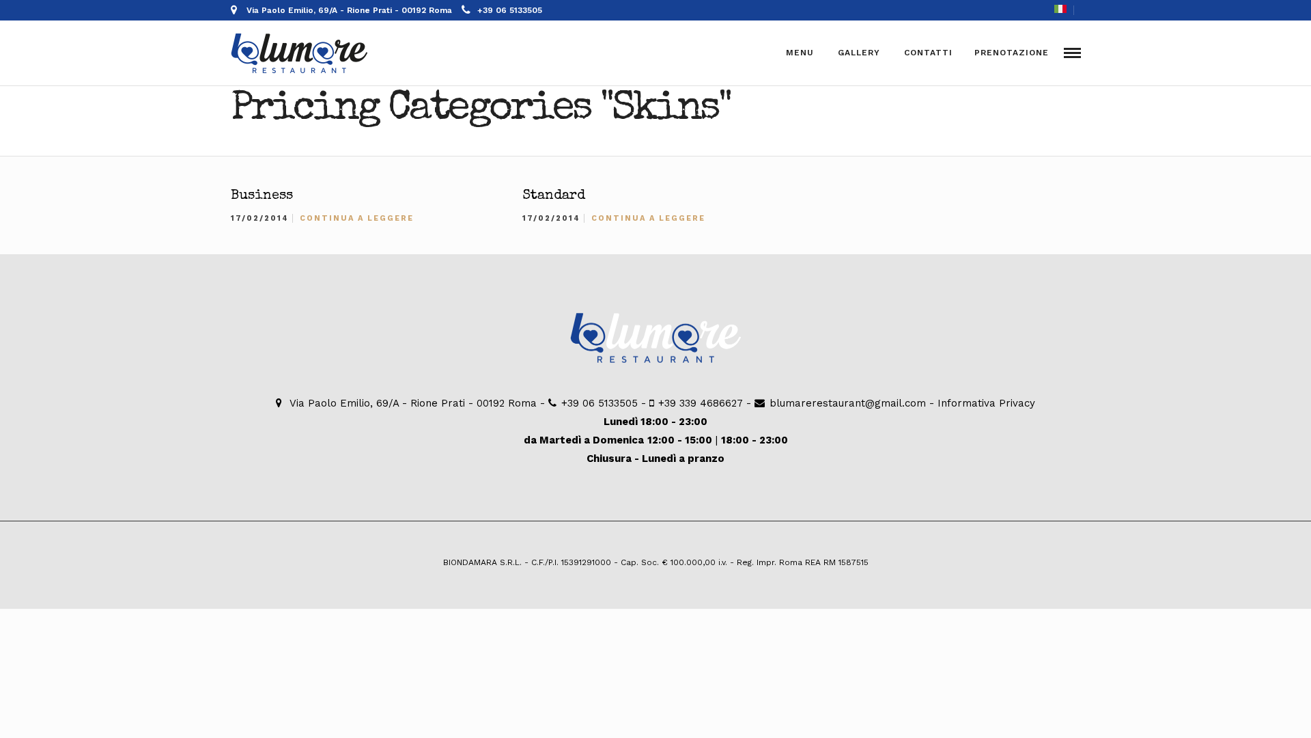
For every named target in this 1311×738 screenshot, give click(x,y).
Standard (553, 196)
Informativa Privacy (986, 403)
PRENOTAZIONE (1011, 52)
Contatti (928, 52)
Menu (800, 52)
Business (262, 196)
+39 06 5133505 (509, 10)
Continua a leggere (357, 218)
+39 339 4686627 (700, 403)
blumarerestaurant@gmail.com (848, 403)
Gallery (859, 52)
